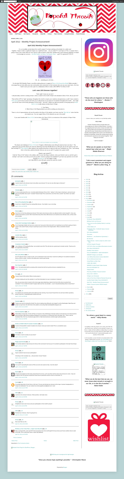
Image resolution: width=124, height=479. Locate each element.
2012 (16, 171)
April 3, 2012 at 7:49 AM (21, 285)
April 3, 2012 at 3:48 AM (21, 269)
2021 (87, 181)
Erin (16, 274)
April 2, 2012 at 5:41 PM (21, 197)
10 (21, 274)
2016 (87, 190)
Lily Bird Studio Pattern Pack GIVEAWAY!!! (97, 280)
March (89, 287)
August (89, 209)
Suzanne (17, 301)
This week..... (90, 234)
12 (24, 301)
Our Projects (27, 34)
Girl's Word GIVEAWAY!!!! (93, 248)
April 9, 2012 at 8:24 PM (21, 406)
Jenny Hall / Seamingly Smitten (23, 223)
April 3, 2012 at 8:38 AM (21, 296)
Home (11, 34)
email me (41, 158)
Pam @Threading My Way (22, 202)
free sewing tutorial (90, 310)
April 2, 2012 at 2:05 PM (21, 185)
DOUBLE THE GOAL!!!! (92, 250)
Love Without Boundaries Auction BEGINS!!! (97, 257)
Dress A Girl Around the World (60, 83)
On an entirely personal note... (94, 259)
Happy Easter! (90, 269)
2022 (87, 179)
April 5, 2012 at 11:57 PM (21, 388)
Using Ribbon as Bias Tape (93, 261)
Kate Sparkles (19, 265)
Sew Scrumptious (19, 311)
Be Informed (90, 238)
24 (22, 419)
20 (22, 382)
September (90, 206)
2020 (87, 183)
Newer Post (14, 440)
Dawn (16, 362)
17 (22, 350)
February (89, 289)
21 (22, 392)
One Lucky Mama (19, 254)
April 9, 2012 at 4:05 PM (21, 397)
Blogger (65, 467)
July (88, 211)
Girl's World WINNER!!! (92, 232)
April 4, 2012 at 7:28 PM (21, 346)
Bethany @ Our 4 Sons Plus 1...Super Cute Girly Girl (28, 428)
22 (22, 401)
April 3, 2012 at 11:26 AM (21, 306)
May (88, 215)
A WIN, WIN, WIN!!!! (91, 263)
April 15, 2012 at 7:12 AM (21, 415)
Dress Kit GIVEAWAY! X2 (93, 267)
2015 (87, 192)
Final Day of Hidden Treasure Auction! (96, 271)
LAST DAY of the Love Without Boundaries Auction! (99, 246)
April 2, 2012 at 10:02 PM (21, 230)
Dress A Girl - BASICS (92, 273)
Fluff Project (18, 34)
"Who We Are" (67, 112)
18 (22, 362)
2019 (87, 185)
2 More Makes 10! (91, 226)
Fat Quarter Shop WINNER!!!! (94, 219)
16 (29, 341)
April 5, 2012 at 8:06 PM (21, 367)
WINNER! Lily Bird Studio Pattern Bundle (97, 265)
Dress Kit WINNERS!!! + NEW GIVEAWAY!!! (97, 252)
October (89, 204)
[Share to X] (32, 169)
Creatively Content (20, 244)
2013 (87, 196)
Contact (50, 34)
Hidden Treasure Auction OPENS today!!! (97, 284)
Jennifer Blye (18, 235)
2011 (87, 294)
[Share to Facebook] (34, 169)
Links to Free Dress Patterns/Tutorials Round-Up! (99, 278)
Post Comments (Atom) (23, 443)
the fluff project (89, 303)
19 (22, 371)
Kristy (16, 290)
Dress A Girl (31, 117)
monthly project (29, 171)
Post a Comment (17, 437)
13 (28, 311)
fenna (16, 332)
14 (42, 323)
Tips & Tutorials (58, 34)
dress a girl (22, 171)
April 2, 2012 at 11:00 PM (21, 239)
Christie (17, 190)
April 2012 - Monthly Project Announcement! (98, 282)
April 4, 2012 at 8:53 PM (21, 358)
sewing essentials (90, 306)
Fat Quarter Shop (50, 54)
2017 (87, 188)
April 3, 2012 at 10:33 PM (21, 328)
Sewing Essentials (69, 34)
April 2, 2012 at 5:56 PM (21, 206)
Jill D (16, 392)
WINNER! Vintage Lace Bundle (94, 254)
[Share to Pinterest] (35, 169)
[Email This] (28, 169)
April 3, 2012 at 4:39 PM (21, 319)
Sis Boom (43, 54)
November (90, 202)
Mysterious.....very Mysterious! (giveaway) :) (97, 236)
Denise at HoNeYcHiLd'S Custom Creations (26, 323)
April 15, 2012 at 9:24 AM (21, 424)
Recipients (35, 34)
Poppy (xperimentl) (20, 341)
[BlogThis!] (30, 169)
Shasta (17, 211)
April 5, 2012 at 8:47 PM (21, 377)
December (90, 200)
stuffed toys (88, 305)
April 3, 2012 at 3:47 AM (21, 260)
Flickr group (15, 100)
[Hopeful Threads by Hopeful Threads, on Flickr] (98, 364)
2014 (87, 194)
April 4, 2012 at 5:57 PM (21, 337)
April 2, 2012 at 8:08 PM (21, 218)
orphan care (35, 171)
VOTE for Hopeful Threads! (93, 244)
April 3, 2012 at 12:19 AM (21, 249)
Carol (16, 382)
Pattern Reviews (80, 34)
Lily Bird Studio (36, 54)
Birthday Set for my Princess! (94, 221)
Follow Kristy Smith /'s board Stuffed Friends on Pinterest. (98, 155)
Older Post (75, 440)
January (89, 291)
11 (22, 290)
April (88, 217)
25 (46, 428)
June (88, 213)
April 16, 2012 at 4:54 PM (21, 434)
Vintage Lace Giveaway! (93, 276)
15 (22, 332)
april (19, 171)
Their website (24, 148)
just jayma (18, 181)
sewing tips (88, 308)
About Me (42, 34)
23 (22, 410)
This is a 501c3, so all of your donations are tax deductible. (45, 142)
